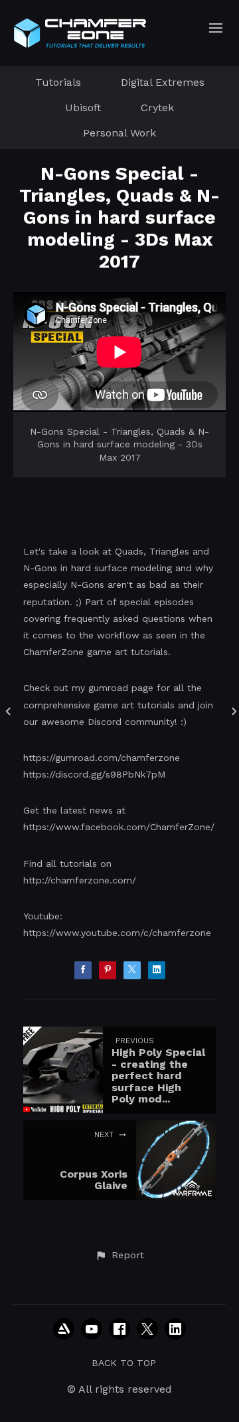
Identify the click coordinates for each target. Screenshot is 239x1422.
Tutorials (58, 82)
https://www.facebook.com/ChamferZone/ (118, 827)
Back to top (124, 1362)
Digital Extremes (162, 82)
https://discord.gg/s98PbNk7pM (94, 774)
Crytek (157, 107)
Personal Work (119, 132)
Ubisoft (83, 107)
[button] (119, 1255)
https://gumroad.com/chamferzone (101, 757)
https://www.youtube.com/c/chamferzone (117, 932)
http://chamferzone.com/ (79, 880)
